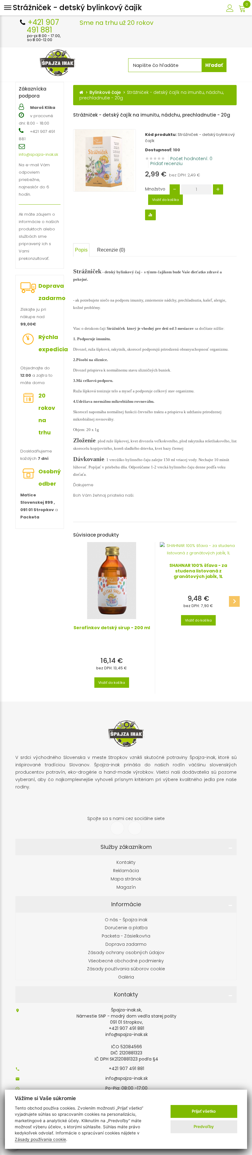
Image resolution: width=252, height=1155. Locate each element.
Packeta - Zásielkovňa (126, 936)
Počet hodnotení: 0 (191, 158)
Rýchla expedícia (53, 343)
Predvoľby (204, 1126)
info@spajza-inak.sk (38, 154)
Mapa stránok (126, 879)
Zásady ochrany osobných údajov (126, 952)
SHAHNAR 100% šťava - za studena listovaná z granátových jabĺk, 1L (198, 571)
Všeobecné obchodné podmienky (126, 961)
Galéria (126, 977)
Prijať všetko (204, 1111)
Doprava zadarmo (51, 292)
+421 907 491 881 (126, 1068)
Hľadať (214, 65)
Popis (81, 249)
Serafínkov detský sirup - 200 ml (111, 627)
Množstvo (155, 189)
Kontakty (126, 862)
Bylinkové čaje (105, 92)
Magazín (126, 887)
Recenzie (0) (111, 249)
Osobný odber (49, 477)
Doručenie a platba (126, 927)
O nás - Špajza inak (126, 919)
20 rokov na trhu (46, 414)
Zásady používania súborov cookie (126, 969)
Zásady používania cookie (40, 1139)
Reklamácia (126, 870)
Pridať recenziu (166, 163)
